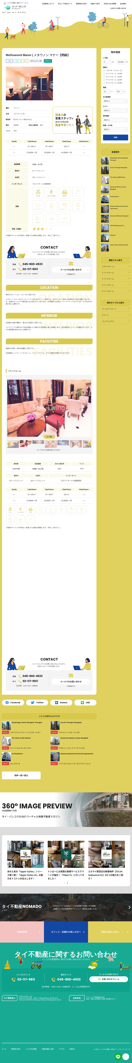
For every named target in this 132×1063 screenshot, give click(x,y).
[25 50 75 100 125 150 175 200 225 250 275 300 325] (107, 91)
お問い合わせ (118, 8)
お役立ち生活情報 (110, 3)
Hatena (63, 702)
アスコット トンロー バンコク (65, 732)
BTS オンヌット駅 (36, 61)
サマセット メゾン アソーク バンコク (68, 748)
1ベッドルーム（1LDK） (114, 73)
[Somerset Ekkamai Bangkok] (105, 219)
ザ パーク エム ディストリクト (17, 748)
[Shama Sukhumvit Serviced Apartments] (105, 209)
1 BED (9, 61)
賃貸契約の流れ (81, 3)
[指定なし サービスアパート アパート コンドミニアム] (115, 120)
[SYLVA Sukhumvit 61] (105, 228)
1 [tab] (65, 883)
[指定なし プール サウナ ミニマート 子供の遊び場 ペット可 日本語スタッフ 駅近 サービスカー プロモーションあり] (115, 129)
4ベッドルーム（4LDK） (114, 83)
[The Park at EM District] (105, 180)
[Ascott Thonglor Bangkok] (105, 170)
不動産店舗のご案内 (48, 1049)
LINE (88, 702)
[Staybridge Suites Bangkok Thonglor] (105, 161)
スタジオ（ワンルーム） (114, 70)
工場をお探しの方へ (110, 932)
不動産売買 (22, 932)
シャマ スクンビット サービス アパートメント (71, 763)
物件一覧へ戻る (21, 775)
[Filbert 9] (105, 238)
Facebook (15, 702)
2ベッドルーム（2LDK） (114, 76)
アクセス (61, 1049)
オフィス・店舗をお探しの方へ (66, 932)
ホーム (4, 1049)
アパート (48, 61)
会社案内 (123, 3)
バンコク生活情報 (31, 1049)
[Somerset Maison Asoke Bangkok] (105, 190)
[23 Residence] (105, 199)
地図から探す (95, 3)
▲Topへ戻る (125, 1056)
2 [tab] (67, 883)
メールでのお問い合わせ (71, 270)
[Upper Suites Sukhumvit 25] (105, 248)
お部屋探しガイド (48, 3)
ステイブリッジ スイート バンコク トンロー (22, 732)
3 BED (25, 61)
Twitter (40, 702)
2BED (17, 61)
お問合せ (72, 1049)
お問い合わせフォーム (110, 979)
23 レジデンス (11, 763)
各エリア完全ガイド (65, 3)
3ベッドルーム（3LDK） (114, 79)
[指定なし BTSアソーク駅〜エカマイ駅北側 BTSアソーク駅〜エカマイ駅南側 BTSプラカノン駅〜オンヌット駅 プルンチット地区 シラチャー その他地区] (115, 110)
